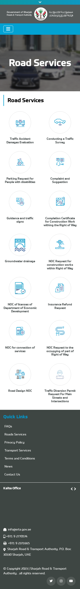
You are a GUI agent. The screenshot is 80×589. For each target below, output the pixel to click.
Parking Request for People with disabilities (20, 180)
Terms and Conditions (19, 458)
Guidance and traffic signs (20, 220)
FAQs (8, 426)
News (8, 466)
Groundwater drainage (20, 261)
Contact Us (12, 474)
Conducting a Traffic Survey (60, 140)
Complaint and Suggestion (60, 180)
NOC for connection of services (20, 349)
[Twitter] (51, 581)
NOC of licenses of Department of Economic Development (20, 308)
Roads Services (15, 434)
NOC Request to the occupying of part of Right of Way (60, 351)
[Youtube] (71, 581)
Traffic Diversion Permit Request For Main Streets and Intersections (60, 396)
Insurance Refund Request (60, 306)
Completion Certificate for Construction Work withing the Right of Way (60, 222)
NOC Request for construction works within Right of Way (60, 265)
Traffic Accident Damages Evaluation (20, 140)
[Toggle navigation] (8, 29)
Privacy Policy (14, 442)
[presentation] (72, 488)
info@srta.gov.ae (19, 529)
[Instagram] (61, 581)
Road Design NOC (20, 390)
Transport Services (17, 450)
